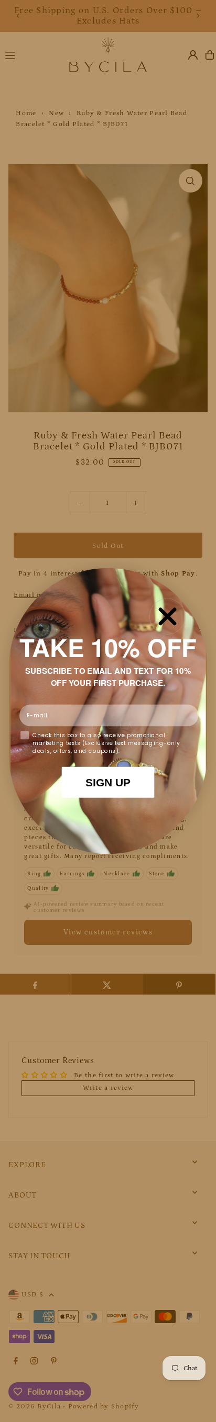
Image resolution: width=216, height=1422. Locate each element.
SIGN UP (108, 782)
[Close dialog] (167, 616)
